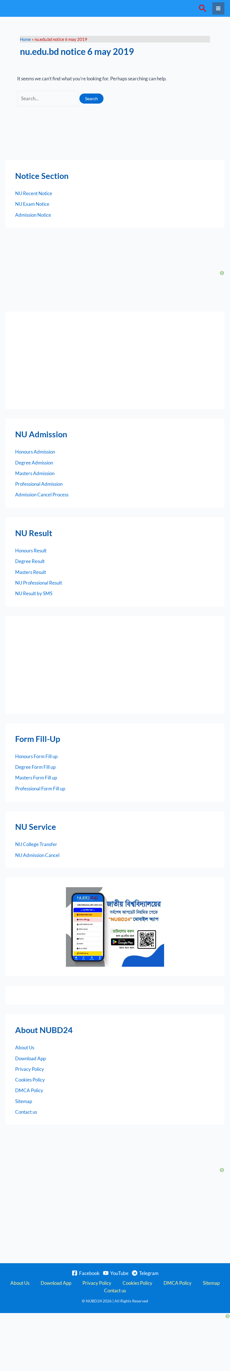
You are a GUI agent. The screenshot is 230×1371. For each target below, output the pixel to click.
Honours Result (31, 550)
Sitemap (23, 1101)
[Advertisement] (115, 360)
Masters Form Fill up (36, 778)
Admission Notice (33, 215)
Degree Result (30, 561)
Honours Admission (35, 452)
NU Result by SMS (33, 593)
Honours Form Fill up (36, 756)
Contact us (26, 1112)
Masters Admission (34, 473)
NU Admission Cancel (37, 855)
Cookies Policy (30, 1080)
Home (25, 39)
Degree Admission (34, 463)
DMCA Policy (29, 1090)
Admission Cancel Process (41, 495)
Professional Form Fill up (40, 788)
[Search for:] (48, 98)
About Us (24, 1047)
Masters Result (30, 572)
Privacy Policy (29, 1069)
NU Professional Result (38, 583)
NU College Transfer (36, 844)
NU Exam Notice (32, 204)
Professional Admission (39, 484)
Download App (30, 1058)
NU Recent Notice (33, 193)
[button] (203, 8)
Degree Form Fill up (35, 767)
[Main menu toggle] (218, 8)
